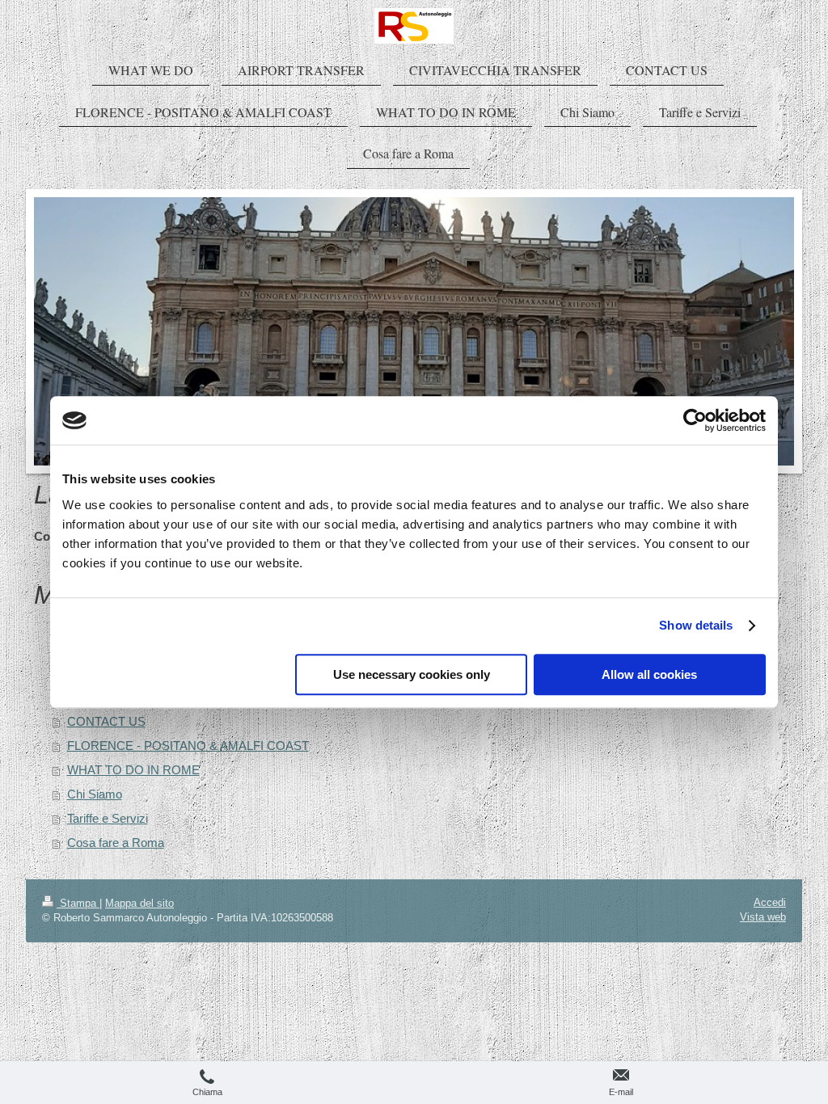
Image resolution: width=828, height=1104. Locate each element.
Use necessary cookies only (411, 674)
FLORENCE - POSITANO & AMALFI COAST (188, 745)
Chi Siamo (94, 794)
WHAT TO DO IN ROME (133, 770)
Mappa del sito (139, 903)
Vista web (763, 917)
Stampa (78, 903)
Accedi (770, 902)
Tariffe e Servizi (107, 818)
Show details (696, 625)
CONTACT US (106, 721)
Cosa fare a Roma (115, 842)
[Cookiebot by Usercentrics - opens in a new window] (695, 420)
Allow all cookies (649, 674)
